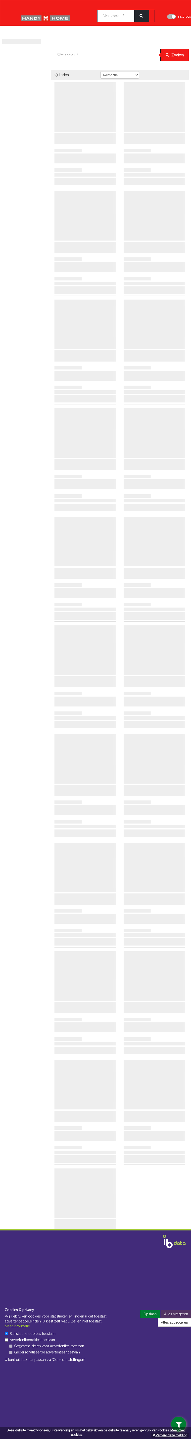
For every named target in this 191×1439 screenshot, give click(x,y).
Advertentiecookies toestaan (32, 1340)
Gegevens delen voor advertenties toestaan (49, 1346)
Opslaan (150, 1314)
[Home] (53, 16)
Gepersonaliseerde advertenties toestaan (47, 1352)
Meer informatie (17, 1326)
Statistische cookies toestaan (32, 1334)
